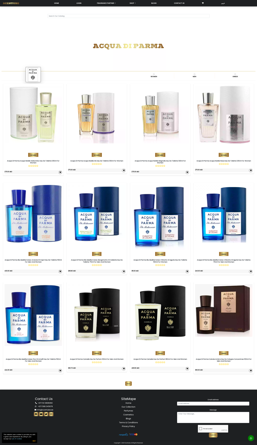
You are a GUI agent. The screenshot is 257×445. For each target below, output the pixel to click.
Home (56, 3)
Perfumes (128, 410)
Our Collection (128, 407)
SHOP (132, 3)
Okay (34, 441)
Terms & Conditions (128, 422)
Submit (213, 435)
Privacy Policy (128, 426)
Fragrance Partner (106, 3)
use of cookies (17, 439)
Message (213, 410)
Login (78, 3)
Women (154, 76)
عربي (223, 3)
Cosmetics (128, 414)
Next (128, 383)
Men (194, 76)
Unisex (235, 76)
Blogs (154, 3)
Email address (213, 399)
